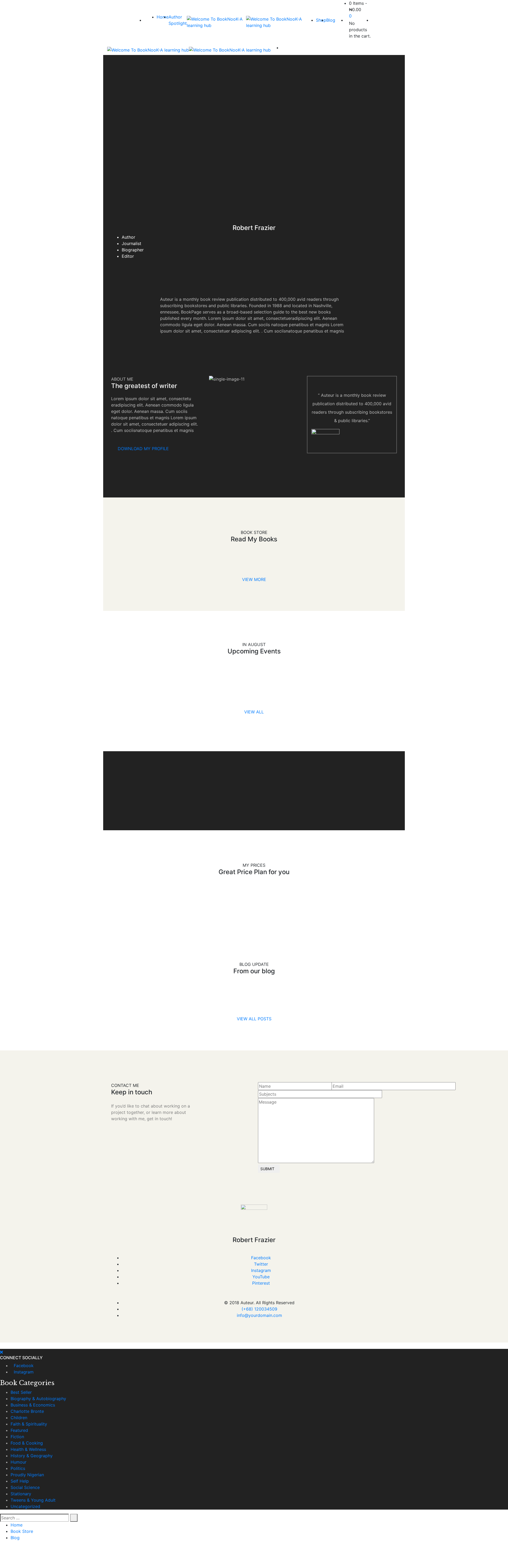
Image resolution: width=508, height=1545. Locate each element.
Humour (18, 1462)
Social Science (25, 1487)
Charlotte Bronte (27, 1411)
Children (19, 1417)
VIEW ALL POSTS (254, 1018)
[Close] (1, 1352)
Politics (18, 1468)
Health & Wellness (28, 1449)
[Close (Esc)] (502, 6)
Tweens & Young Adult (33, 1500)
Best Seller (21, 1392)
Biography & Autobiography (38, 1398)
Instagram (261, 1270)
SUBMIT (267, 1168)
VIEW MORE (254, 579)
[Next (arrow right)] (498, 772)
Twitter (261, 1264)
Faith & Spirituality (29, 1424)
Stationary (21, 1493)
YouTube (261, 1276)
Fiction (17, 1436)
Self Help (20, 1481)
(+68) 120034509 (259, 1309)
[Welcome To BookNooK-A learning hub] (216, 22)
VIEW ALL (254, 711)
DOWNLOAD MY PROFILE (143, 448)
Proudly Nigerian (27, 1474)
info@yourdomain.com (259, 1315)
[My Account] (372, 20)
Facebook (261, 1257)
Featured (19, 1430)
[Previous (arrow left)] (9, 772)
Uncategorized (25, 1506)
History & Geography (32, 1455)
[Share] (490, 6)
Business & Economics (33, 1405)
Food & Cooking (27, 1443)
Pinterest (261, 1283)
